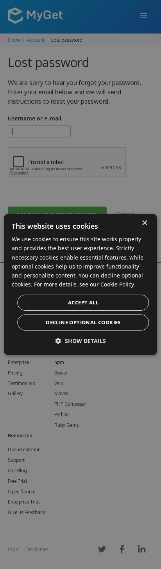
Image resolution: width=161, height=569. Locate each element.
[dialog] (80, 284)
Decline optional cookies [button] (83, 322)
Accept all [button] (83, 302)
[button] (80, 340)
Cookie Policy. (118, 284)
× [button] (144, 223)
